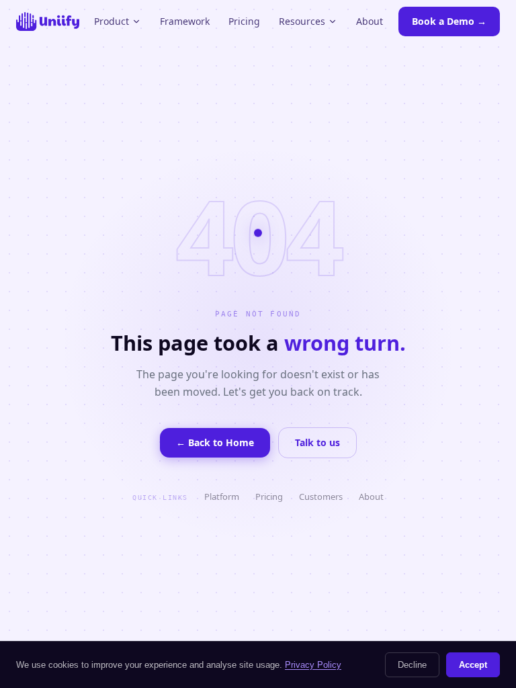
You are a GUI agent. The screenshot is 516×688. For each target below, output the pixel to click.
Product (111, 21)
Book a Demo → (449, 21)
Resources (302, 21)
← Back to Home (215, 442)
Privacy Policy (313, 665)
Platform (221, 496)
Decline (412, 665)
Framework (185, 21)
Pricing (244, 21)
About (369, 21)
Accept (473, 665)
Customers (321, 496)
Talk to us (317, 442)
